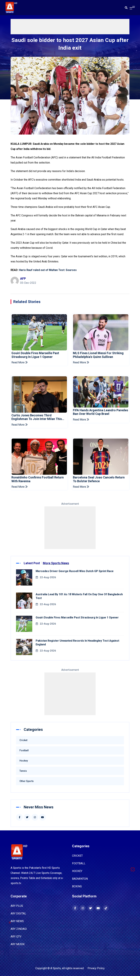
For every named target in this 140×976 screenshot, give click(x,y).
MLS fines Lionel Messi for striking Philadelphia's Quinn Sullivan (98, 355)
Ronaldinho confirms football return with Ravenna (37, 479)
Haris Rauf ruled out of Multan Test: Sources (48, 270)
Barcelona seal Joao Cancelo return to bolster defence (99, 479)
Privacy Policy (96, 968)
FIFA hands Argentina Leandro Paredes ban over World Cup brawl (100, 412)
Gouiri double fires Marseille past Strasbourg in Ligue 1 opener (35, 355)
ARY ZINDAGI (19, 928)
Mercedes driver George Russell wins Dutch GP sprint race (75, 571)
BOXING (77, 886)
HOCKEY (77, 871)
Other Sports (26, 781)
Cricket (23, 740)
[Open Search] (126, 7)
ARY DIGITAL (18, 913)
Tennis (23, 771)
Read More (18, 362)
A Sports (55, 968)
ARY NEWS (17, 921)
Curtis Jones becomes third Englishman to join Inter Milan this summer (36, 417)
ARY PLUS (17, 905)
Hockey (23, 760)
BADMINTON (80, 878)
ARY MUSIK (18, 944)
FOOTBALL (78, 863)
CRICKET (77, 855)
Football (24, 750)
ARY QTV (16, 936)
